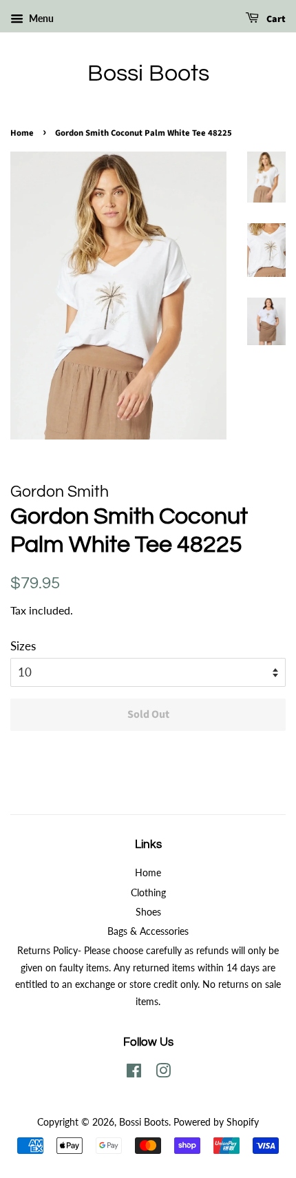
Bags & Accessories (148, 931)
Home (22, 133)
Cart (275, 19)
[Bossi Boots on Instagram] (163, 1073)
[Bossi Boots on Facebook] (134, 1073)
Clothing (148, 892)
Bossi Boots (148, 73)
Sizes (23, 646)
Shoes (148, 912)
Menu (40, 18)
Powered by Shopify (216, 1122)
